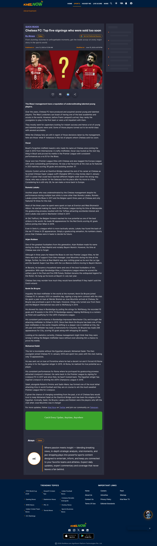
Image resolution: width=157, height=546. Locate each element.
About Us (88, 495)
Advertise (104, 495)
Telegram (94, 407)
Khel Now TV (125, 499)
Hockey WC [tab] (86, 3)
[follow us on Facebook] (69, 530)
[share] (75, 94)
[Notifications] (126, 3)
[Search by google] (111, 3)
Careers (104, 491)
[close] (149, 528)
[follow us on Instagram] (74, 530)
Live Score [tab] (97, 3)
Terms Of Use (90, 504)
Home (87, 491)
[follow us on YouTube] (82, 530)
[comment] (60, 94)
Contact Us (89, 499)
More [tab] (106, 3)
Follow (40, 36)
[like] (53, 94)
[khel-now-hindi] (121, 3)
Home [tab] (69, 3)
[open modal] (148, 514)
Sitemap (123, 495)
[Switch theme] (116, 3)
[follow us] (67, 94)
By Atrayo (30, 36)
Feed (122, 491)
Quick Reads (32, 27)
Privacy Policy (106, 499)
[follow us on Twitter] (78, 530)
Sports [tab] (77, 3)
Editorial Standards (108, 504)
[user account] (131, 3)
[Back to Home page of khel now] (33, 4)
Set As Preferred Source (92, 36)
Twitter (62, 407)
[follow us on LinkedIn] (87, 530)
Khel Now (52, 407)
